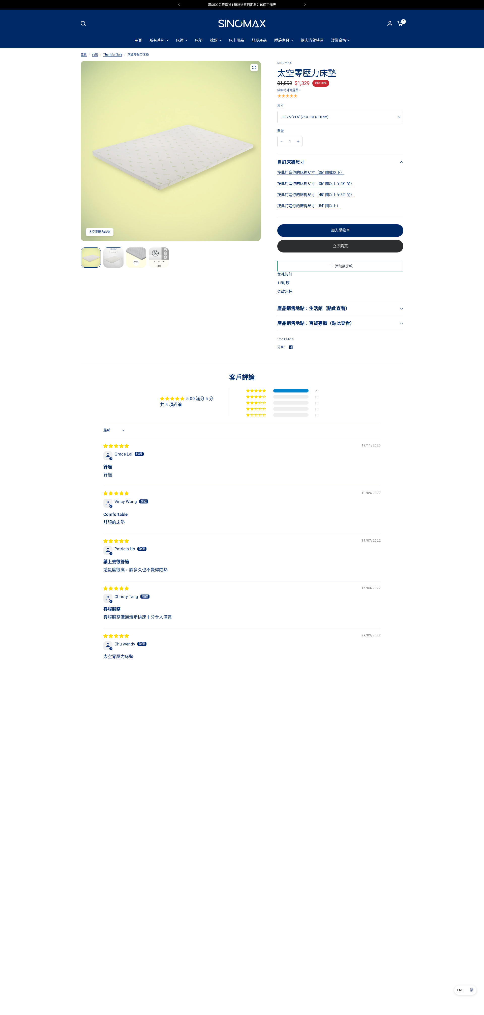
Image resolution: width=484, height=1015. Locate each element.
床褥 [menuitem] (180, 40)
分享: (281, 347)
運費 (295, 90)
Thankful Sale (112, 54)
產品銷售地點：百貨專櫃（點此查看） (315, 323)
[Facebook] (291, 347)
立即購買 (340, 246)
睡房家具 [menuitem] (281, 40)
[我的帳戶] (390, 23)
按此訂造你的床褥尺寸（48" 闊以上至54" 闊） (315, 194)
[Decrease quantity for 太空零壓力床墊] (282, 141)
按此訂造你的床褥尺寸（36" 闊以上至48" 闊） (315, 183)
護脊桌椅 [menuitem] (338, 40)
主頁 (84, 54)
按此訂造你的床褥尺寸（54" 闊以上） (308, 206)
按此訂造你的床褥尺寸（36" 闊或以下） (310, 172)
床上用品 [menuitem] (236, 40)
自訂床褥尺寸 (291, 162)
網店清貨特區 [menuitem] (312, 40)
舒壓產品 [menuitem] (259, 40)
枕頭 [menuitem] (214, 40)
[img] (116, 445)
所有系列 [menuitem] (157, 40)
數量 (280, 131)
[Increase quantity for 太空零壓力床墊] (298, 141)
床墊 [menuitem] (198, 40)
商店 (95, 54)
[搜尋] (84, 23)
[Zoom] (254, 67)
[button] (256, 390)
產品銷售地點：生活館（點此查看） (313, 308)
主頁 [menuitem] (138, 40)
